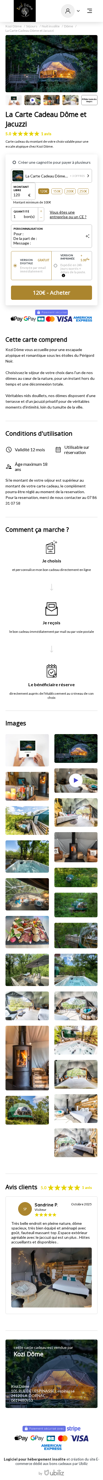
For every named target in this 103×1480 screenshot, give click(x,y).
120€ (44, 191)
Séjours (31, 26)
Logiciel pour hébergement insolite (35, 1459)
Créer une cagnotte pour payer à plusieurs (54, 162)
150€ (57, 191)
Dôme (68, 26)
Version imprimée (75, 258)
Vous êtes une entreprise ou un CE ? (68, 214)
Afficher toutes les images (89, 100)
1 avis (46, 133)
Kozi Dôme (13, 26)
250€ (83, 191)
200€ (70, 191)
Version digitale (34, 261)
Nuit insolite (51, 26)
